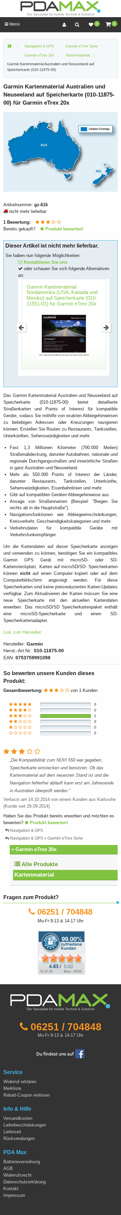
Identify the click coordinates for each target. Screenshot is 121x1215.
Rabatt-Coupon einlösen (26, 1095)
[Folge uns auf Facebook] (60, 1053)
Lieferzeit (12, 1131)
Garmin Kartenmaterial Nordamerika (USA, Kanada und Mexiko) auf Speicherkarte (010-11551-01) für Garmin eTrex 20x (62, 295)
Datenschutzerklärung (24, 1181)
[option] (60, 152)
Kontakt (10, 1188)
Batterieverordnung (21, 1161)
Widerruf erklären (19, 1081)
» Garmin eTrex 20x (33, 849)
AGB (8, 1168)
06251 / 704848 (64, 911)
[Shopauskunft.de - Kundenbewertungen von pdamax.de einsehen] (61, 952)
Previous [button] (21, 327)
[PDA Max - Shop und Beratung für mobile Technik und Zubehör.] (9, 46)
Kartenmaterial (34, 875)
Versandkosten (17, 1118)
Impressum (14, 1195)
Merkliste (12, 1088)
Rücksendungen (19, 1138)
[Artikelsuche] (77, 24)
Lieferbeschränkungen (24, 1125)
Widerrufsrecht (17, 1175)
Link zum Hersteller (22, 632)
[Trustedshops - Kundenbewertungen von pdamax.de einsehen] (37, 952)
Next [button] (106, 327)
